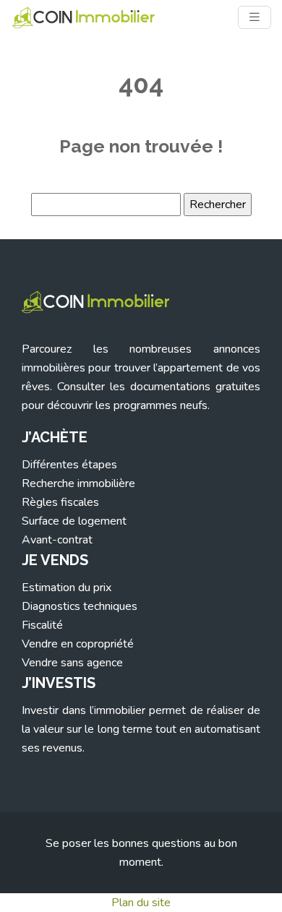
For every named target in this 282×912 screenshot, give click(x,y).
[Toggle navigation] (254, 17)
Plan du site (141, 903)
